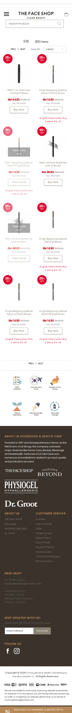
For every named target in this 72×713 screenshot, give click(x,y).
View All (35, 49)
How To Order (44, 524)
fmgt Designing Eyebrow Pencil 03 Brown (53, 240)
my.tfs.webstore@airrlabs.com (23, 583)
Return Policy (43, 537)
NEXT (22, 49)
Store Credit (43, 542)
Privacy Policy (44, 561)
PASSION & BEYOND (16, 528)
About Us (12, 513)
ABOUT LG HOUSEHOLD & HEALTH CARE (33, 436)
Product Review (45, 547)
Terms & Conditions (48, 556)
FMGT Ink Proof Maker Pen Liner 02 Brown (53, 164)
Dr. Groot (10, 533)
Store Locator (44, 551)
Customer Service (51, 513)
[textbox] (35, 24)
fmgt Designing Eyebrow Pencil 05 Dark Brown (53, 313)
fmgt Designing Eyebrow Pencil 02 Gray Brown (53, 92)
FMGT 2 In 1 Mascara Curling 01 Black (19, 92)
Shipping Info (44, 533)
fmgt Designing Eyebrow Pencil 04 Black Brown (19, 313)
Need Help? (13, 573)
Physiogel (10, 524)
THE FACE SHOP (13, 519)
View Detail (19, 182)
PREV (13, 49)
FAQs (39, 528)
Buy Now (19, 109)
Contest (40, 519)
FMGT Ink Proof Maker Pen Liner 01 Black (19, 240)
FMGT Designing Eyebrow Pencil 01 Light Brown (19, 164)
